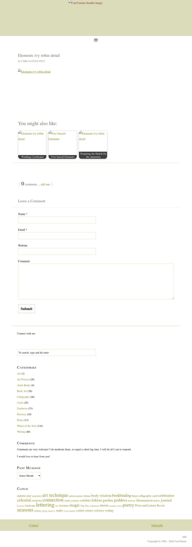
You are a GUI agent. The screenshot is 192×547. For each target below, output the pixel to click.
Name (22, 214)
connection (53, 499)
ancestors (37, 496)
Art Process (23, 379)
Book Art (22, 391)
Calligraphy (23, 397)
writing (109, 510)
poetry (128, 505)
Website (22, 245)
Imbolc (156, 500)
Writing (21, 431)
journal (166, 500)
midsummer (94, 505)
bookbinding (121, 495)
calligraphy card (147, 496)
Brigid (135, 495)
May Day (85, 505)
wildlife (80, 510)
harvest (131, 500)
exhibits (85, 500)
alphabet (21, 496)
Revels (161, 505)
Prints (20, 420)
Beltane (87, 495)
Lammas (20, 505)
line (56, 505)
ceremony (37, 500)
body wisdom (101, 495)
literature (64, 505)
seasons (25, 509)
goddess (120, 500)
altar (29, 496)
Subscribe (157, 525)
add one (45, 184)
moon (104, 505)
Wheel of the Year (26, 426)
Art (19, 373)
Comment (24, 261)
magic (75, 505)
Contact (33, 525)
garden (108, 500)
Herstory (21, 414)
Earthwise (22, 408)
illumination (144, 500)
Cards (20, 402)
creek (67, 500)
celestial (24, 500)
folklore (97, 500)
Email (22, 230)
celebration (166, 495)
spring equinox (48, 510)
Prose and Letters (145, 505)
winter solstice (94, 510)
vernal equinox (69, 511)
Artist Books (23, 385)
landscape (30, 505)
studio (59, 510)
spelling (37, 510)
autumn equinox (76, 495)
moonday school (115, 505)
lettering (45, 504)
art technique (55, 495)
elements (75, 500)
